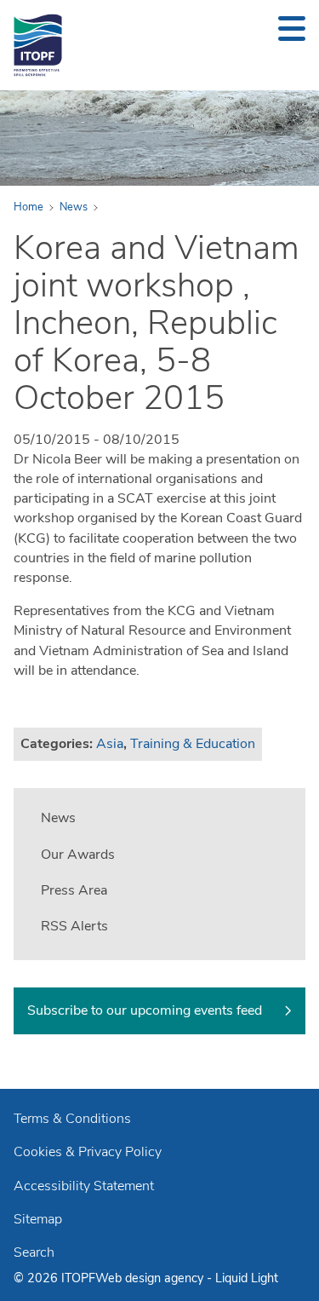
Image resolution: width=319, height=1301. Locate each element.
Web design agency (151, 1278)
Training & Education (192, 743)
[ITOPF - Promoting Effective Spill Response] (38, 45)
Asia (109, 743)
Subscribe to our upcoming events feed (144, 1010)
